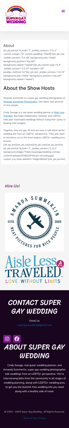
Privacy (42, 418)
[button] (63, 10)
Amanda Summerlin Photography (20, 101)
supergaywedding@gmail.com (34, 325)
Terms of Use (30, 418)
